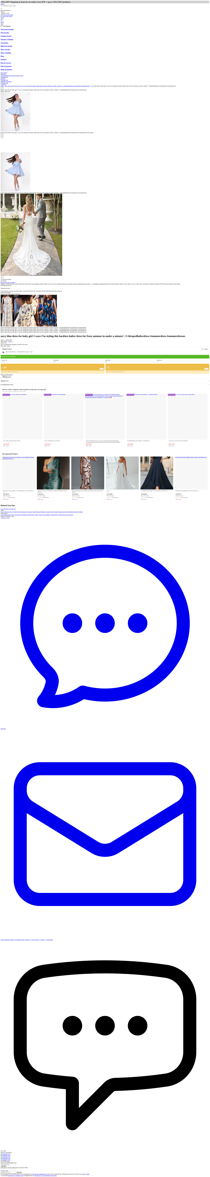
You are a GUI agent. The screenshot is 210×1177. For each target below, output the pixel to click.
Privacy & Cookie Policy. (39, 1174)
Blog (12, 515)
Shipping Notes (5, 381)
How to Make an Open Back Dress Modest (11, 440)
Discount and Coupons (26, 512)
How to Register (5, 512)
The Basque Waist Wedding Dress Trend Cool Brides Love (187, 490)
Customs (48, 512)
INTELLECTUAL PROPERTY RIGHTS (45, 1175)
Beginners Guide (26, 515)
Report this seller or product (8, 282)
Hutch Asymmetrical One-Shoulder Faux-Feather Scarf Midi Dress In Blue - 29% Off (52, 491)
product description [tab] (6, 292)
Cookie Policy (54, 515)
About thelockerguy (6, 515)
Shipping (43, 512)
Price (18, 512)
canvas (108, 490)
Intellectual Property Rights (76, 512)
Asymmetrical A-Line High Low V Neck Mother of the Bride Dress (154, 490)
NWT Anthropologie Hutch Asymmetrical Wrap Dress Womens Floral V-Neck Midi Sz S (87, 491)
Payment (38, 512)
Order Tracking (54, 512)
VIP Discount (61, 515)
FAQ (8, 517)
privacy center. (85, 1174)
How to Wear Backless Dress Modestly (52, 440)
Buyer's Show (17, 515)
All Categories (69, 515)
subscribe (3, 1166)
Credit (34, 512)
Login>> (7, 445)
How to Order (13, 512)
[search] (1, 9)
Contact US (4, 517)
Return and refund (63, 512)
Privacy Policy (34, 515)
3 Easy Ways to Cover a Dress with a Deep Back (178, 440)
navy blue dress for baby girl (8, 509)
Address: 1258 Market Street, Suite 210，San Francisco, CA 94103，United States (31, 939)
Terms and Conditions (44, 515)
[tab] (105, 294)
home (2, 86)
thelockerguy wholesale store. (15, 1175)
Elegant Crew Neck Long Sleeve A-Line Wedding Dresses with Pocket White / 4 (18, 491)
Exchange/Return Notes (7, 384)
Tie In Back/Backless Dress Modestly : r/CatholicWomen (138, 440)
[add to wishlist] (1, 377)
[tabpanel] (105, 314)
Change (206, 349)
